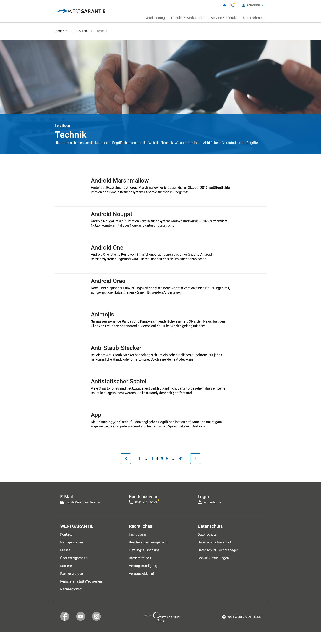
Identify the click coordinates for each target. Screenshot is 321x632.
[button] (253, 5)
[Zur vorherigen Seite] (126, 458)
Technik (102, 31)
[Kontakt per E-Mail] (224, 5)
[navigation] (160, 498)
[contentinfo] (241, 618)
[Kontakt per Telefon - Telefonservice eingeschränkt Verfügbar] (232, 5)
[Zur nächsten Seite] (195, 458)
